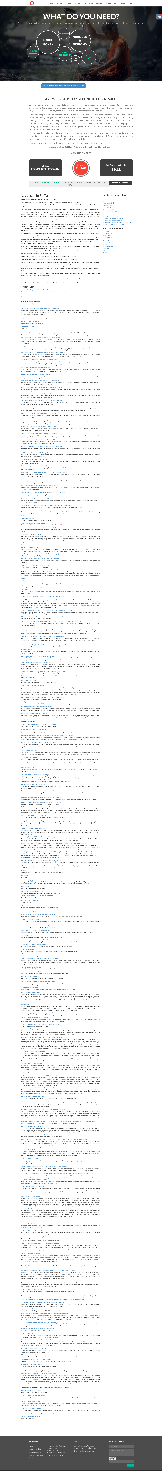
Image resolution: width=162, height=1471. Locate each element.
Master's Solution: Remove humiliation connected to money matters (40, 1024)
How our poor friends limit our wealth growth (33, 729)
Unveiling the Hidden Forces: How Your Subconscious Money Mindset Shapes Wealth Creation (47, 736)
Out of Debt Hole (25, 720)
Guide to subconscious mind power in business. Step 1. (36, 930)
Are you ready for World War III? (29, 900)
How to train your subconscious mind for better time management (39, 1373)
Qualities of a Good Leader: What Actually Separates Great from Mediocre (41, 394)
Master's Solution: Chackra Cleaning (30, 1402)
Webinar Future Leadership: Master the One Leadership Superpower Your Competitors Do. (46, 617)
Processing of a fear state (110, 198)
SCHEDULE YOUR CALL (120, 183)
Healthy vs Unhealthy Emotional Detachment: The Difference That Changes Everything (44, 346)
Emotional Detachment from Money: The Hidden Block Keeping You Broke (41, 337)
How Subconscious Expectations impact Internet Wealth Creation (39, 742)
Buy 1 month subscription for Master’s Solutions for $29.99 (63, 85)
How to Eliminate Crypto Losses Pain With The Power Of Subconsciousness (41, 570)
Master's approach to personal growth (31, 1408)
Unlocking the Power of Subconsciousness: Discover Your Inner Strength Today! (43, 1109)
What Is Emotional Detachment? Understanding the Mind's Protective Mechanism (43, 359)
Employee (106, 248)
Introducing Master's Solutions (29, 988)
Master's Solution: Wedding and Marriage (32, 1230)
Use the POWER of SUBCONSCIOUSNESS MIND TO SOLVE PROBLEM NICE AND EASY (43, 1219)
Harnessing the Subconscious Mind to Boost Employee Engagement (40, 628)
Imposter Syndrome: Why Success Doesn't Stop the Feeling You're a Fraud (41, 400)
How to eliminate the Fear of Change (31, 1390)
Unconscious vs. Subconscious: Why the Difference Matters (37, 479)
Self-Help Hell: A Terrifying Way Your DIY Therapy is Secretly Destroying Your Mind (43, 645)
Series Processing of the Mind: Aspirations (115, 224)
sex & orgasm (107, 235)
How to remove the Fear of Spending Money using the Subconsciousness (41, 1037)
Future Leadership (26, 905)
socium (105, 252)
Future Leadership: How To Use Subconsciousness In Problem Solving (40, 308)
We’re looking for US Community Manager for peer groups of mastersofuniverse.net (44, 1313)
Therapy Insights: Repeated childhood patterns (34, 523)
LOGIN (131, 3)
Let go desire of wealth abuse (29, 757)
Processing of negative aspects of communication (35, 1364)
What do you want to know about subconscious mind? (36, 815)
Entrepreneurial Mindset (27, 326)
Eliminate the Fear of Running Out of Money (33, 1051)
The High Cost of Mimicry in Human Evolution (33, 828)
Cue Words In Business (27, 910)
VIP (21, 294)
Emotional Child (107, 243)
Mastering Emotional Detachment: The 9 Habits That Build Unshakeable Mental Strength (45, 331)
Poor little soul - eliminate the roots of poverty (34, 713)
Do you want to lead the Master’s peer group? (33, 1348)
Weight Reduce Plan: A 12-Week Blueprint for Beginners (36, 420)
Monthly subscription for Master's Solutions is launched (36, 1359)
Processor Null (107, 207)
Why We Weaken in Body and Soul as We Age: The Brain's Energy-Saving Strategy (43, 671)
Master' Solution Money (27, 949)
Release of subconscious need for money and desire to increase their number (42, 697)
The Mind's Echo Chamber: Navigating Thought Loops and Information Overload (43, 636)
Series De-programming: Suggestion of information (117, 222)
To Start (59, 3)
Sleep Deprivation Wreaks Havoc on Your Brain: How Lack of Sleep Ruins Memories (43, 791)
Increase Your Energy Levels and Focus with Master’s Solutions (38, 1088)
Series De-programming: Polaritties (113, 218)
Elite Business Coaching (27, 518)
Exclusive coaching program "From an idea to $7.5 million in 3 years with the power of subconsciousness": (50, 1013)
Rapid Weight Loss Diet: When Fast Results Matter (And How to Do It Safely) (41, 407)
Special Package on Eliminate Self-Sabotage (33, 1096)
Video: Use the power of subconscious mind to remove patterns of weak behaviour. (44, 1166)
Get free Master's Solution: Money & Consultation (34, 944)
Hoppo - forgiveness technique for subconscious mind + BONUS (38, 981)
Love (104, 239)
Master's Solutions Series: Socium (30, 1209)
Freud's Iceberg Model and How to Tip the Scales (34, 459)
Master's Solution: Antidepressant (30, 1417)
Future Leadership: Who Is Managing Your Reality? (34, 891)
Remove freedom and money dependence (33, 685)
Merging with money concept (29, 751)
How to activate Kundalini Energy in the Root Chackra (35, 662)
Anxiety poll (24, 870)
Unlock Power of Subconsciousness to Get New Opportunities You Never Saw (42, 1101)
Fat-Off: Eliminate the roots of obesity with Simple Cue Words (38, 914)
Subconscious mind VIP (27, 304)
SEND (131, 1465)
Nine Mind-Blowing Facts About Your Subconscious (35, 466)
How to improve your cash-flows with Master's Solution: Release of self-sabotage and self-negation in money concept (54, 1139)
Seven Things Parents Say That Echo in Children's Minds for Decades (40, 485)
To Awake (69, 3)
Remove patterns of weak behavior (30, 1196)
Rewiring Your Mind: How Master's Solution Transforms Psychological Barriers (42, 596)
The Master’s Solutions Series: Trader (31, 1264)
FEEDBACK (123, 3)
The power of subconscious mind (30, 1281)
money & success (108, 246)
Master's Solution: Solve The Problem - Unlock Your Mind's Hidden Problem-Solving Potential (46, 610)
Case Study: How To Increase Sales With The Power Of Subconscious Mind (41, 860)
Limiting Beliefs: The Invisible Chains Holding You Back (35, 367)
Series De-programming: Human (112, 217)
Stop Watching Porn (26, 935)
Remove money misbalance (28, 680)
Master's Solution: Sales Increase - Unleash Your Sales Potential (38, 724)
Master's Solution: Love (27, 1333)
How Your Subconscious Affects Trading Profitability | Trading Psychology (41, 583)
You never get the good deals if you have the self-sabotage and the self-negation (43, 1135)
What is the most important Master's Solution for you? (36, 1340)
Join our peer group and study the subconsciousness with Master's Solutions (42, 1302)
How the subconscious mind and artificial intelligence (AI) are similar (39, 958)
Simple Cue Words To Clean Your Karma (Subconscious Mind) (37, 656)
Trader (105, 250)
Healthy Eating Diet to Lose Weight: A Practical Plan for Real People (39, 440)
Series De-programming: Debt (111, 213)
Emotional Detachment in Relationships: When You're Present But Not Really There (43, 352)
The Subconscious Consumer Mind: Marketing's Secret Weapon (38, 453)
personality (106, 231)
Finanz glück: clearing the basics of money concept (35, 774)
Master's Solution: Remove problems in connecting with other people (40, 1243)
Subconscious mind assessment (30, 322)
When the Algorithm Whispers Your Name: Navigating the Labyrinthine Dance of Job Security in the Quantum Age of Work (54, 843)
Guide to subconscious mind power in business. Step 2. (36, 926)
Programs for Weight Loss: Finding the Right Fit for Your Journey (38, 426)
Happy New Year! (25, 875)
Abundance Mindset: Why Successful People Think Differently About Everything (43, 387)
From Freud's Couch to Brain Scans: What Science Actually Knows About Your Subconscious (46, 505)
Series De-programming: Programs (113, 220)
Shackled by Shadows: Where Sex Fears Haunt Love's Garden (38, 807)
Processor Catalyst (108, 203)
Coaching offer (25, 1004)
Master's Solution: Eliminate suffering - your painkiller (35, 1017)
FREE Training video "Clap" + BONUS (30, 976)
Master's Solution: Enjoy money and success (33, 1395)
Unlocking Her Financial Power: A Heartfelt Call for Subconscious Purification (42, 702)
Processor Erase (107, 205)
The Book (108, 3)
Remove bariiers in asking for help (30, 992)
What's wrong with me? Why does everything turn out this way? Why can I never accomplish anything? (49, 676)
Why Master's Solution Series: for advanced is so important (37, 1328)
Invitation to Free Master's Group (30, 919)
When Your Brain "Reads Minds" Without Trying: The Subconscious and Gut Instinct (43, 492)
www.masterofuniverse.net (56, 1452)
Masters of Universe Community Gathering (32, 1186)
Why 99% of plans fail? (27, 649)
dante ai (23, 578)
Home (51, 3)
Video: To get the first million (29, 1150)
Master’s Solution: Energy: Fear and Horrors (33, 1289)
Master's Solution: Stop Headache (30, 1224)
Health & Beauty (107, 233)
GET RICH (78, 3)
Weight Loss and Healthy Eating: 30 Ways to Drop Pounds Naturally (39, 433)
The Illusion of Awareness (28, 317)
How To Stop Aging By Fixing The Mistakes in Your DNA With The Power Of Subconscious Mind (46, 880)
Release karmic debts (109, 209)
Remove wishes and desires (111, 211)
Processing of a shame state (111, 200)
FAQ (115, 3)
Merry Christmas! (25, 589)
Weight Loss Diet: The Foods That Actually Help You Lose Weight (38, 413)
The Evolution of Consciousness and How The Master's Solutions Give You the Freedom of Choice (48, 1270)
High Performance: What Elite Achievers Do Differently (36, 374)
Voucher (23, 543)
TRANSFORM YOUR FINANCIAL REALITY (31, 547)
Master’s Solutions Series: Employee (31, 1254)
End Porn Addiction (26, 954)
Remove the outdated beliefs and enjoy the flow (34, 1237)
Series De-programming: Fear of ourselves (115, 215)
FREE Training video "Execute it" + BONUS (32, 967)
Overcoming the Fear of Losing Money (31, 1063)
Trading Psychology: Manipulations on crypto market (35, 565)
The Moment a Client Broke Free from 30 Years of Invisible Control (39, 528)
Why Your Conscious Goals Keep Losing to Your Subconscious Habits (40, 499)
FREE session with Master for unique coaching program (36, 1355)
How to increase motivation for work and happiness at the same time (40, 1322)
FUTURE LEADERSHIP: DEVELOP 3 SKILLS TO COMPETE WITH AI (37, 896)
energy (105, 244)
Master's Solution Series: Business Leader (32, 1294)
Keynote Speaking (26, 886)
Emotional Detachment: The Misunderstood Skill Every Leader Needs (40, 381)
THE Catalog (88, 3)
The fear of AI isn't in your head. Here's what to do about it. (37, 290)
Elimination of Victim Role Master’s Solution (33, 1369)
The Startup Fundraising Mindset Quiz (31, 534)
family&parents (107, 237)
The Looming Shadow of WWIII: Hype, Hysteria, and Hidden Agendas (39, 837)
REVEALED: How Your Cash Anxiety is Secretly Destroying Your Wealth (40, 558)
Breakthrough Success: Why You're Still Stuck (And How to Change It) (40, 554)
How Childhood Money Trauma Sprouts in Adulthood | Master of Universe (41, 797)
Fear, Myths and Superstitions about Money (33, 784)
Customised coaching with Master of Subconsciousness (36, 1126)
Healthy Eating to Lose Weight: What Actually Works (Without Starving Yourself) (42, 446)
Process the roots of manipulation (30, 1386)
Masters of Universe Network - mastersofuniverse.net (85, 1447)
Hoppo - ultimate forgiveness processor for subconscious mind (38, 1029)
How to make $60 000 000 (28, 767)
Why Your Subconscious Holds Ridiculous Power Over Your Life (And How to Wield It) (44, 472)
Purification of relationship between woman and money (36, 706)
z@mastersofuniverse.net (55, 1455)
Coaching (98, 3)
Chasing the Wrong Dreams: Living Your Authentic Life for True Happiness (41, 802)
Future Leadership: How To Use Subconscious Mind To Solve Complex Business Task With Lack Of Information (51, 621)
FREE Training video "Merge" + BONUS (31, 972)
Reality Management (87, 1451)
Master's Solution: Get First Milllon (30, 1158)
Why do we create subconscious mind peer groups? (35, 1309)
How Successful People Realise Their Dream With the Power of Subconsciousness (43, 1076)
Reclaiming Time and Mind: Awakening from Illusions (35, 820)
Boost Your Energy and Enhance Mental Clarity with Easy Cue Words (39, 940)
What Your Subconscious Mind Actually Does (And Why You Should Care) (40, 510)
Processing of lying (108, 202)
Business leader (107, 241)
